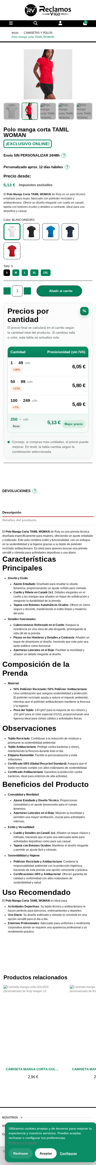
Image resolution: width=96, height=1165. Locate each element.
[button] (8, 74)
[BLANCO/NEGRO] (12, 231)
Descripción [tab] (11, 512)
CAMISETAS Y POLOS (38, 32)
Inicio (15, 32)
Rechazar (20, 1153)
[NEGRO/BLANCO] (31, 231)
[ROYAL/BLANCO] (50, 231)
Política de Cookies (23, 1143)
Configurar (68, 1153)
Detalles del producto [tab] (19, 520)
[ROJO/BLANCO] (12, 250)
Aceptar (46, 1153)
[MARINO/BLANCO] (70, 231)
